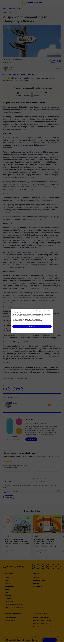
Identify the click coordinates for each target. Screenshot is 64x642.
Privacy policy (40, 311)
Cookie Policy (48, 311)
